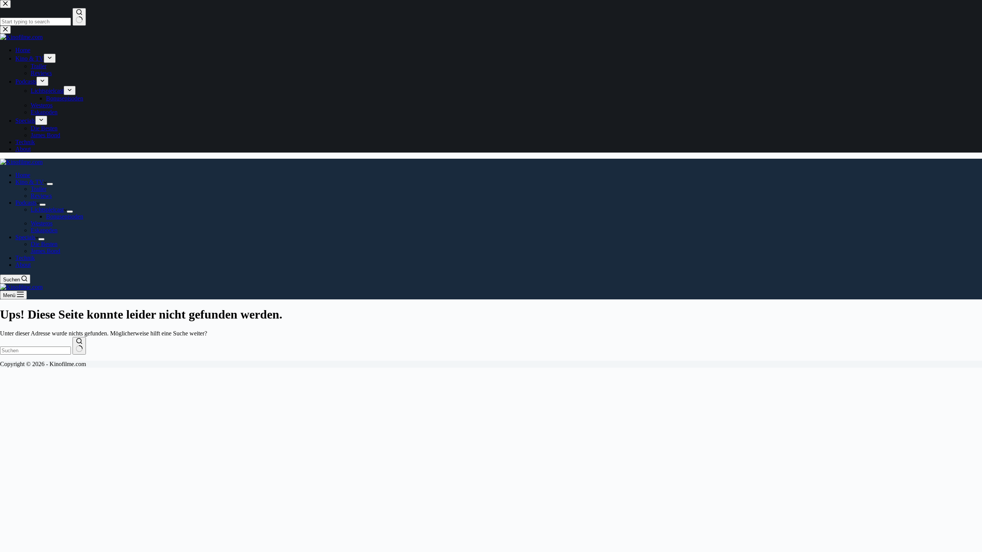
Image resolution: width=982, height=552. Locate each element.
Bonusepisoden (64, 216)
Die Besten (44, 244)
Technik (25, 258)
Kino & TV (29, 182)
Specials (25, 237)
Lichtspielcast (47, 209)
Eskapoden (44, 230)
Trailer (38, 189)
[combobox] (35, 351)
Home (22, 175)
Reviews (41, 195)
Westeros (42, 223)
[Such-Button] (79, 346)
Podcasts (25, 202)
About (23, 264)
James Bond (45, 251)
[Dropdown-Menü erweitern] (50, 184)
